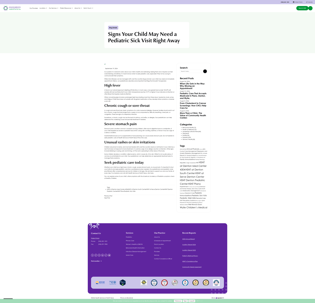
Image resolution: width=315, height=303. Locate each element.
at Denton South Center (137, 189)
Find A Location (159, 244)
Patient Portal (298, 2)
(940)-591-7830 (102, 244)
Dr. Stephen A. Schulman (196, 157)
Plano (120, 191)
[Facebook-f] (95, 255)
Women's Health (188, 139)
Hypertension (184, 186)
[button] (43, 8)
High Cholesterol (191, 162)
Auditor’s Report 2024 (189, 244)
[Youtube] (109, 255)
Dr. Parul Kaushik (184, 157)
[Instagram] (99, 255)
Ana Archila (183, 149)
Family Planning (200, 159)
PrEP (181, 200)
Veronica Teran (184, 204)
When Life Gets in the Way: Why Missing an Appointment (192, 86)
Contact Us (157, 248)
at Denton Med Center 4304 (117, 189)
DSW (204, 157)
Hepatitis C (183, 163)
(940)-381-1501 (285, 2)
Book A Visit (302, 8)
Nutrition (185, 135)
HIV (197, 163)
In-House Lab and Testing (194, 186)
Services (156, 255)
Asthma (201, 149)
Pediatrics (186, 137)
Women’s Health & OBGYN (134, 244)
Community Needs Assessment (191, 267)
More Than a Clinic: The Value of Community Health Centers (193, 115)
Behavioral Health (188, 127)
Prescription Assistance (190, 200)
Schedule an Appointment (162, 240)
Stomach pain (109, 128)
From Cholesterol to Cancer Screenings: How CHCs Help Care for (193, 105)
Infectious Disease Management (136, 251)
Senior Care (129, 255)
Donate (310, 2)
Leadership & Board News (191, 131)
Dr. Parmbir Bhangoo (202, 155)
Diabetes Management (193, 153)
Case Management (191, 151)
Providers (157, 251)
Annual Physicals (193, 149)
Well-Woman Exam (195, 204)
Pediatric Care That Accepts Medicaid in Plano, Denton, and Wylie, (193, 95)
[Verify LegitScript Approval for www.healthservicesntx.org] (123, 282)
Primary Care (130, 240)
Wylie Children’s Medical (193, 207)
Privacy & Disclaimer (126, 298)
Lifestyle (185, 133)
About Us (157, 237)
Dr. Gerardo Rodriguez (191, 155)
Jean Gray (195, 188)
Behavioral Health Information (135, 248)
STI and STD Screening (191, 202)
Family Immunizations (187, 159)
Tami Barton (199, 202)
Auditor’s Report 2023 (189, 250)
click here (150, 173)
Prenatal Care (201, 198)
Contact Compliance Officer (163, 259)
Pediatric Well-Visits (188, 198)
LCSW (181, 190)
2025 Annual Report (188, 239)
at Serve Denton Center (155, 189)
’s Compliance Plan (190, 261)
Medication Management (191, 191)
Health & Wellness (188, 129)
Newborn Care (189, 193)
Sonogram (199, 200)
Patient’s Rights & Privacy (190, 256)
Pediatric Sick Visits (129, 191)
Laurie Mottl (201, 188)
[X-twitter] (92, 255)
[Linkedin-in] (102, 255)
